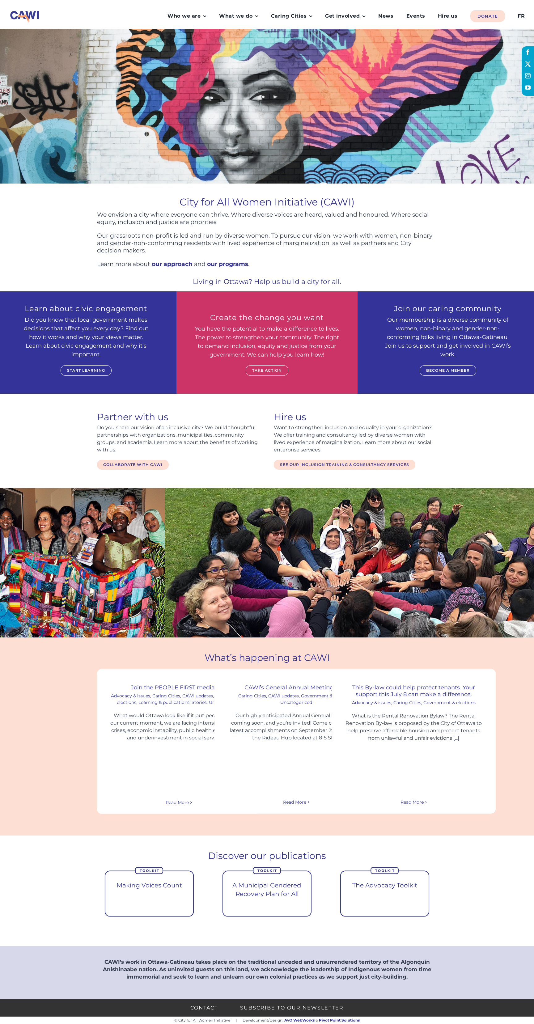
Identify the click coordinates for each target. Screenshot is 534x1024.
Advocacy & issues (130, 696)
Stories (199, 702)
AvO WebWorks (299, 1020)
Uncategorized (296, 702)
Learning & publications (163, 702)
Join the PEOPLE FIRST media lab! (179, 687)
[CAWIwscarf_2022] (24, 11)
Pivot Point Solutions (339, 1020)
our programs (227, 264)
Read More (177, 802)
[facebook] (528, 52)
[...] (455, 738)
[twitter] (528, 64)
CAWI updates (197, 696)
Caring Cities (166, 696)
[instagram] (528, 75)
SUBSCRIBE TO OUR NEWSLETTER (292, 1008)
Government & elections (449, 702)
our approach (172, 264)
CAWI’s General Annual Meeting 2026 (296, 687)
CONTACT (204, 1008)
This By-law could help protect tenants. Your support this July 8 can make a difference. (413, 691)
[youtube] (528, 87)
